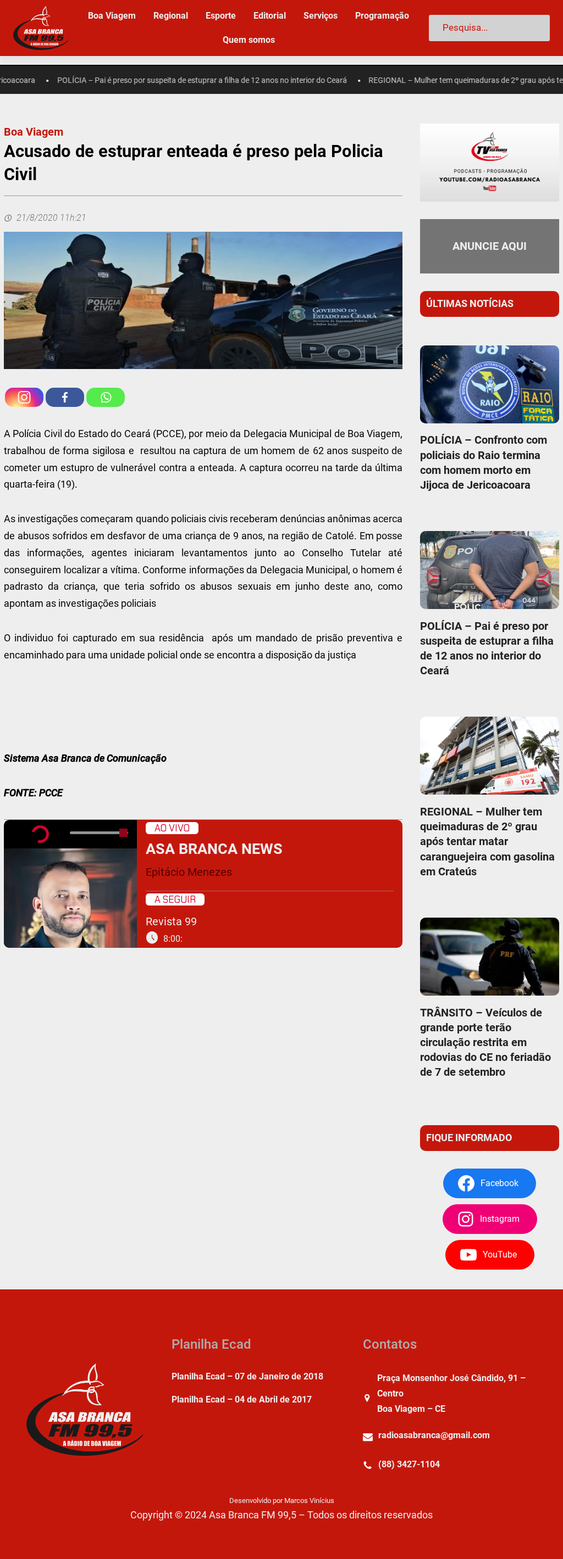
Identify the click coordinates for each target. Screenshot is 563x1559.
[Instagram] (24, 397)
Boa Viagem (33, 131)
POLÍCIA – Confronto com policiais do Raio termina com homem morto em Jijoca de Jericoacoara (483, 462)
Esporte (221, 15)
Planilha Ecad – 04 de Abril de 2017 (242, 1399)
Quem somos (249, 40)
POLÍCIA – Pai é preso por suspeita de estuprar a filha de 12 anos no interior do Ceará (178, 80)
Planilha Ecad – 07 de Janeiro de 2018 (247, 1376)
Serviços (320, 15)
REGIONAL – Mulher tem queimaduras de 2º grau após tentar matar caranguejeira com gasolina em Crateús (487, 841)
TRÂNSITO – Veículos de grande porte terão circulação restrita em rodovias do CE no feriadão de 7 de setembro (485, 1042)
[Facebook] (65, 397)
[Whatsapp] (105, 397)
